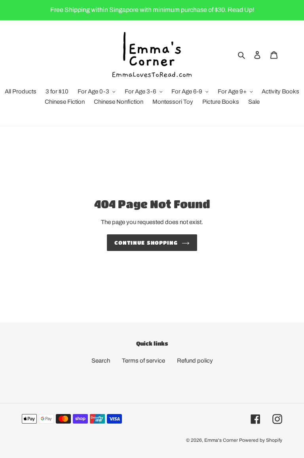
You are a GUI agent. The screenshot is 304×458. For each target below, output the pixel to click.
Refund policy (195, 360)
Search (100, 360)
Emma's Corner (221, 440)
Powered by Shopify (260, 440)
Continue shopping (146, 242)
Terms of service (143, 360)
